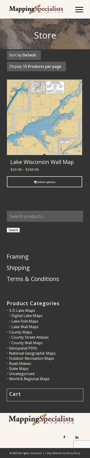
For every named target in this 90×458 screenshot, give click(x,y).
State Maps (19, 368)
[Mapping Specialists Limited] (37, 9)
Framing (18, 256)
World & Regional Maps (29, 378)
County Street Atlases (30, 337)
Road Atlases (20, 363)
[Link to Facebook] (64, 437)
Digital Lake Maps (26, 315)
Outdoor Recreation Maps (31, 358)
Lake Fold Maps (24, 321)
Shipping (18, 268)
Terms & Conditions (33, 279)
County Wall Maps (27, 342)
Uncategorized (21, 373)
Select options (46, 182)
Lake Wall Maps (25, 326)
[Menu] (77, 9)
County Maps (20, 332)
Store (45, 35)
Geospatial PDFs (23, 348)
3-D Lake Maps (22, 310)
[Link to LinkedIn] (77, 437)
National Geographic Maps (32, 353)
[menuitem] (77, 9)
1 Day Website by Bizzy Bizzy (62, 453)
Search (13, 230)
